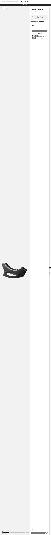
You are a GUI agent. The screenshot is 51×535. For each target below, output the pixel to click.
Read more (44, 36)
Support (16, 1)
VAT (35, 37)
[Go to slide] (11, 532)
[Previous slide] (3, 532)
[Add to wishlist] (47, 533)
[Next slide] (5, 532)
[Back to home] (25, 2)
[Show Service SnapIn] (50, 267)
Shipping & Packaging (39, 38)
